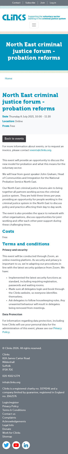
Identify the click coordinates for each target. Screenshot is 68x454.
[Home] (34, 17)
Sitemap (7, 437)
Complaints (9, 418)
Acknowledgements (14, 421)
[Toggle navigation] (34, 25)
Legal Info (8, 425)
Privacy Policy (10, 406)
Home (8, 78)
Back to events (14, 138)
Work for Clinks (11, 433)
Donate (6, 429)
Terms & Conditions (14, 410)
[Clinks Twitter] (6, 445)
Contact (16, 3)
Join (42, 3)
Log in (53, 3)
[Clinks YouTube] (16, 445)
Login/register (10, 402)
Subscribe (30, 3)
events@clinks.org (40, 150)
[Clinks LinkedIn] (26, 445)
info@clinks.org (11, 382)
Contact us (8, 414)
